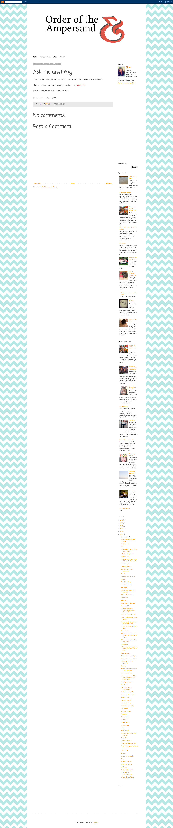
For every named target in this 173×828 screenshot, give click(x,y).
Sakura (123, 666)
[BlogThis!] (57, 104)
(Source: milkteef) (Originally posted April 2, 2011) (128, 610)
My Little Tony (126, 703)
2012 (121, 531)
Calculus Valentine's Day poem (132, 368)
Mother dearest (126, 761)
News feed (124, 717)
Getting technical (125, 192)
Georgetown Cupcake (128, 603)
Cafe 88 (123, 738)
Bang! (123, 579)
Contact (62, 57)
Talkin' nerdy (125, 722)
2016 (121, 520)
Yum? (123, 574)
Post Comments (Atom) (49, 187)
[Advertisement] (127, 123)
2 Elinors (124, 767)
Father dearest (126, 740)
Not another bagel (127, 770)
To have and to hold (128, 576)
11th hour (132, 420)
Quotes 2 (124, 719)
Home (35, 57)
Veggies (124, 714)
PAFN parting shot (127, 554)
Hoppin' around (126, 700)
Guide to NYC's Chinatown (132, 208)
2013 (121, 528)
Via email (124, 587)
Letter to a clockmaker (126, 440)
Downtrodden (125, 606)
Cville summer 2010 (127, 692)
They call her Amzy (127, 706)
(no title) (132, 490)
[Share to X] (59, 104)
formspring (81, 85)
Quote (123, 753)
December (125, 537)
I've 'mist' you (125, 564)
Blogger (95, 822)
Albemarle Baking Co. (128, 695)
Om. (122, 759)
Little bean (125, 728)
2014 (121, 526)
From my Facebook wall (128, 743)
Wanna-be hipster (127, 595)
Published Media (45, 57)
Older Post (108, 183)
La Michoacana (126, 566)
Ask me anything (126, 673)
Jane (129, 67)
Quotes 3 (124, 685)
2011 (121, 534)
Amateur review (126, 585)
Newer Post (37, 183)
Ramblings (124, 597)
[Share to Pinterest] (64, 104)
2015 (121, 523)
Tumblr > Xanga (126, 764)
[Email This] (55, 104)
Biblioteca (124, 644)
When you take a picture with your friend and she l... (129, 648)
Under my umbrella (127, 756)
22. (122, 546)
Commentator (123, 406)
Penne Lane (125, 697)
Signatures (124, 631)
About (55, 57)
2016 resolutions (124, 508)
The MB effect (126, 582)
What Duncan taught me (132, 273)
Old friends (125, 544)
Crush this (124, 708)
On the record (126, 711)
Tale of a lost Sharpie (128, 614)
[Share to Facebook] (61, 104)
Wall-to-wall (125, 730)
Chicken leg (125, 725)
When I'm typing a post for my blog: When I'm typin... (129, 635)
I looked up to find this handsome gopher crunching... (129, 677)
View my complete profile (126, 83)
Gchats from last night (128, 658)
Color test (122, 243)
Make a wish (125, 556)
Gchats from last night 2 (129, 656)
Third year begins (127, 682)
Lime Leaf (124, 750)
